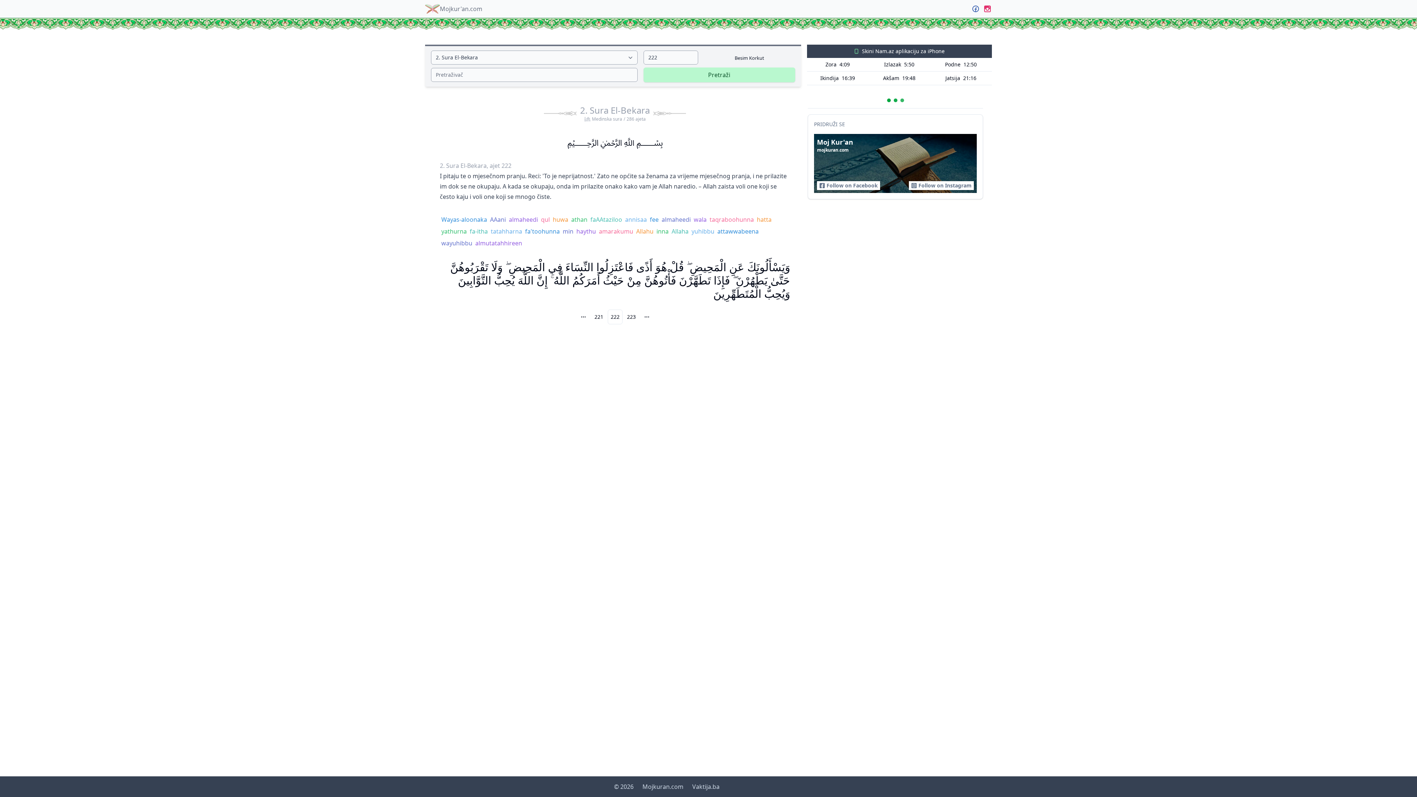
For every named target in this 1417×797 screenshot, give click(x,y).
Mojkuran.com (662, 787)
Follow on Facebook (852, 185)
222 (615, 316)
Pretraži (719, 75)
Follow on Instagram (945, 185)
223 (631, 316)
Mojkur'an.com (461, 9)
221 (598, 316)
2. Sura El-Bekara (615, 113)
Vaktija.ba (706, 787)
